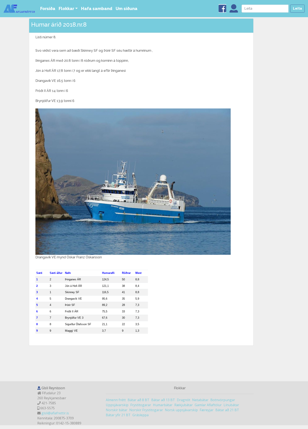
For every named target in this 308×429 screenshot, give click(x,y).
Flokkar (66, 8)
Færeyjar (207, 410)
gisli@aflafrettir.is (55, 413)
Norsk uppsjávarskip (181, 410)
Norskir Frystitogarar (146, 410)
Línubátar (231, 405)
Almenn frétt (116, 400)
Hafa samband (96, 8)
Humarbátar (162, 405)
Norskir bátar (116, 410)
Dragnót (183, 400)
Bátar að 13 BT (163, 400)
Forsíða (47, 8)
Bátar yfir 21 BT (118, 415)
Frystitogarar (140, 405)
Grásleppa (140, 415)
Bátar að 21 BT (227, 410)
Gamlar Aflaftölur (208, 405)
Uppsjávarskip (117, 405)
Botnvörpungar (222, 400)
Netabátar (200, 400)
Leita (297, 8)
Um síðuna (126, 8)
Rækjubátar (183, 405)
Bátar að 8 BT (138, 400)
